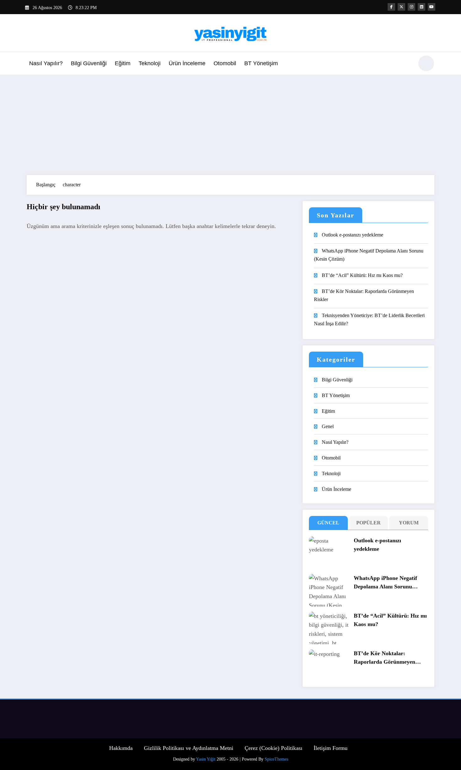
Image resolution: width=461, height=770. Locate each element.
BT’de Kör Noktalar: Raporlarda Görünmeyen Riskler (364, 295)
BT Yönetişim (261, 63)
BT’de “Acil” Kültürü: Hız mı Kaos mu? (362, 275)
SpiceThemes (276, 759)
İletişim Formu (330, 748)
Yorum (409, 522)
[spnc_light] (426, 63)
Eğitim (122, 63)
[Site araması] (406, 64)
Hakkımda (121, 748)
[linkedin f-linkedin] (421, 7)
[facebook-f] (391, 7)
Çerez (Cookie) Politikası (273, 748)
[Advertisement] (230, 125)
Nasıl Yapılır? (46, 63)
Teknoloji (150, 63)
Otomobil (225, 63)
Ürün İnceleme (187, 63)
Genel (328, 426)
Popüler (368, 522)
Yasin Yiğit (205, 759)
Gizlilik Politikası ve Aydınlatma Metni (188, 748)
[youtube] (431, 7)
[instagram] (411, 7)
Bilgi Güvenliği (89, 63)
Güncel (328, 522)
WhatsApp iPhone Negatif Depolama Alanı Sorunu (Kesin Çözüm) (368, 255)
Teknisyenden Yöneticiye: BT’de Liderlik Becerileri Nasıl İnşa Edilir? (369, 319)
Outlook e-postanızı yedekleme (352, 234)
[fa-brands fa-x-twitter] (401, 7)
